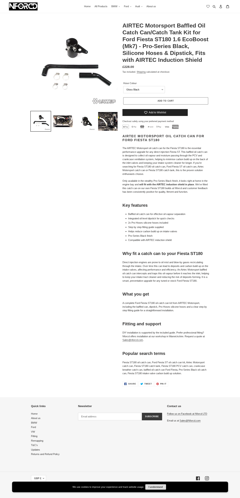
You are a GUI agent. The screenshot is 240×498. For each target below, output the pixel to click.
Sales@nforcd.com (132, 340)
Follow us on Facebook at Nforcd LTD (187, 413)
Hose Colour (130, 83)
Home (34, 413)
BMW (34, 422)
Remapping (37, 440)
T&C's (34, 445)
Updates (35, 449)
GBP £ (37, 478)
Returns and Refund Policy (45, 454)
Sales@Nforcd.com (190, 420)
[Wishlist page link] (208, 6)
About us (35, 418)
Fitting (34, 436)
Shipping (141, 71)
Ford (33, 427)
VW (33, 431)
